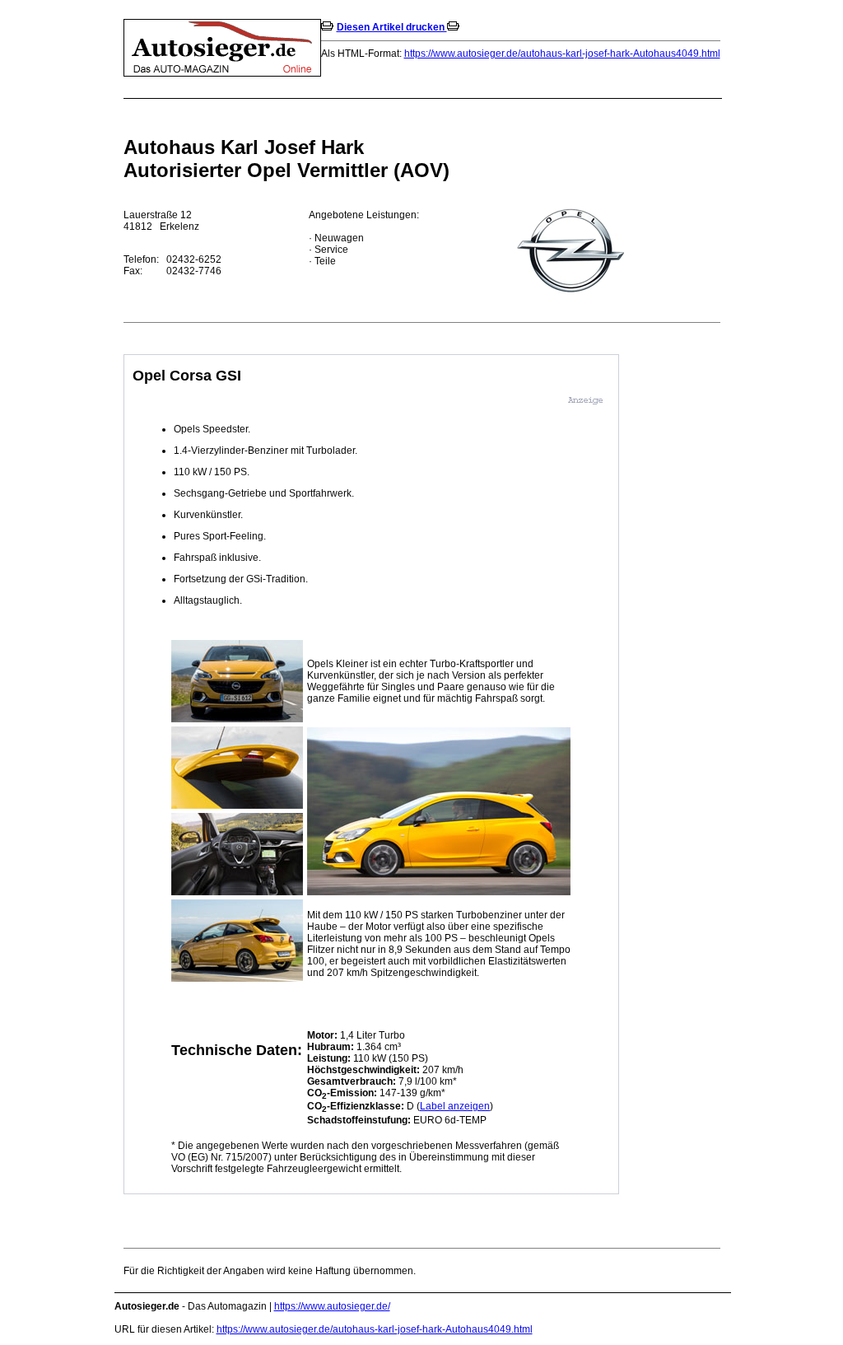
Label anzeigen (455, 1106)
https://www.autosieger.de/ (332, 1306)
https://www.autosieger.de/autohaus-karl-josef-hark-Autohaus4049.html (562, 53)
